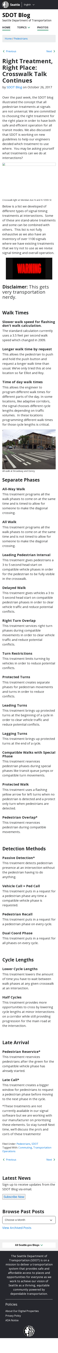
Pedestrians (23, 1144)
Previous (10, 51)
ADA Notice (12, 1320)
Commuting (25, 1147)
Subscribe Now (14, 1197)
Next (49, 51)
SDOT (35, 1144)
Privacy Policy (13, 1315)
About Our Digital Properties (22, 1311)
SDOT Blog (16, 15)
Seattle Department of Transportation (27, 20)
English (27, 4)
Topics (22, 27)
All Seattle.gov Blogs (27, 1245)
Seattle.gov (8, 1)
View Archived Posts (16, 1228)
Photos (42, 27)
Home (6, 27)
